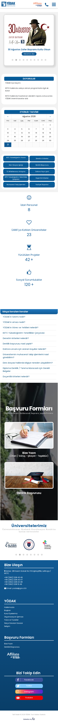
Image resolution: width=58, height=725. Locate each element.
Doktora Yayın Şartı (42, 187)
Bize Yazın (8, 659)
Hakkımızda (9, 623)
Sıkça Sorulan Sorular (13, 638)
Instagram (29, 707)
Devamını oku (29, 69)
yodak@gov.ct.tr (19, 604)
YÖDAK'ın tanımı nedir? (14, 332)
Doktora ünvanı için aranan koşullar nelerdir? (24, 364)
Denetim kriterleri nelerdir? (16, 353)
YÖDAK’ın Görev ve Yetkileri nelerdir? (20, 343)
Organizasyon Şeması (13, 632)
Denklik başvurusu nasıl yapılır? (18, 359)
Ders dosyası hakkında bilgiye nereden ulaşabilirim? (28, 378)
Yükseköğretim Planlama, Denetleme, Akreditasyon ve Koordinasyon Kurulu (8, 4)
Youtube (29, 713)
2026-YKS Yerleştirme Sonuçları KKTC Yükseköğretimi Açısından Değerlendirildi (29, 52)
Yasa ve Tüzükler (11, 635)
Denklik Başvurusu (42, 181)
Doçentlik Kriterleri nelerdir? (16, 392)
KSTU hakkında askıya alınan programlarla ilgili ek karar (26, 105)
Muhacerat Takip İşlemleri (16, 200)
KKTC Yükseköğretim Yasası (16, 173)
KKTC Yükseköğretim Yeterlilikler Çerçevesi (16, 194)
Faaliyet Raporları (42, 200)
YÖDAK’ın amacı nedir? (14, 337)
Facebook (29, 695)
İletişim (7, 642)
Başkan (7, 626)
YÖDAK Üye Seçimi (13, 98)
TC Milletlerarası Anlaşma (16, 187)
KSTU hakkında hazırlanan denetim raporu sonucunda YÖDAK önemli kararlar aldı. (28, 112)
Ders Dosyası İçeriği (16, 181)
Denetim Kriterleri (42, 174)
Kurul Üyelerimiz (10, 629)
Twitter (29, 701)
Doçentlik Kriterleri (42, 194)
